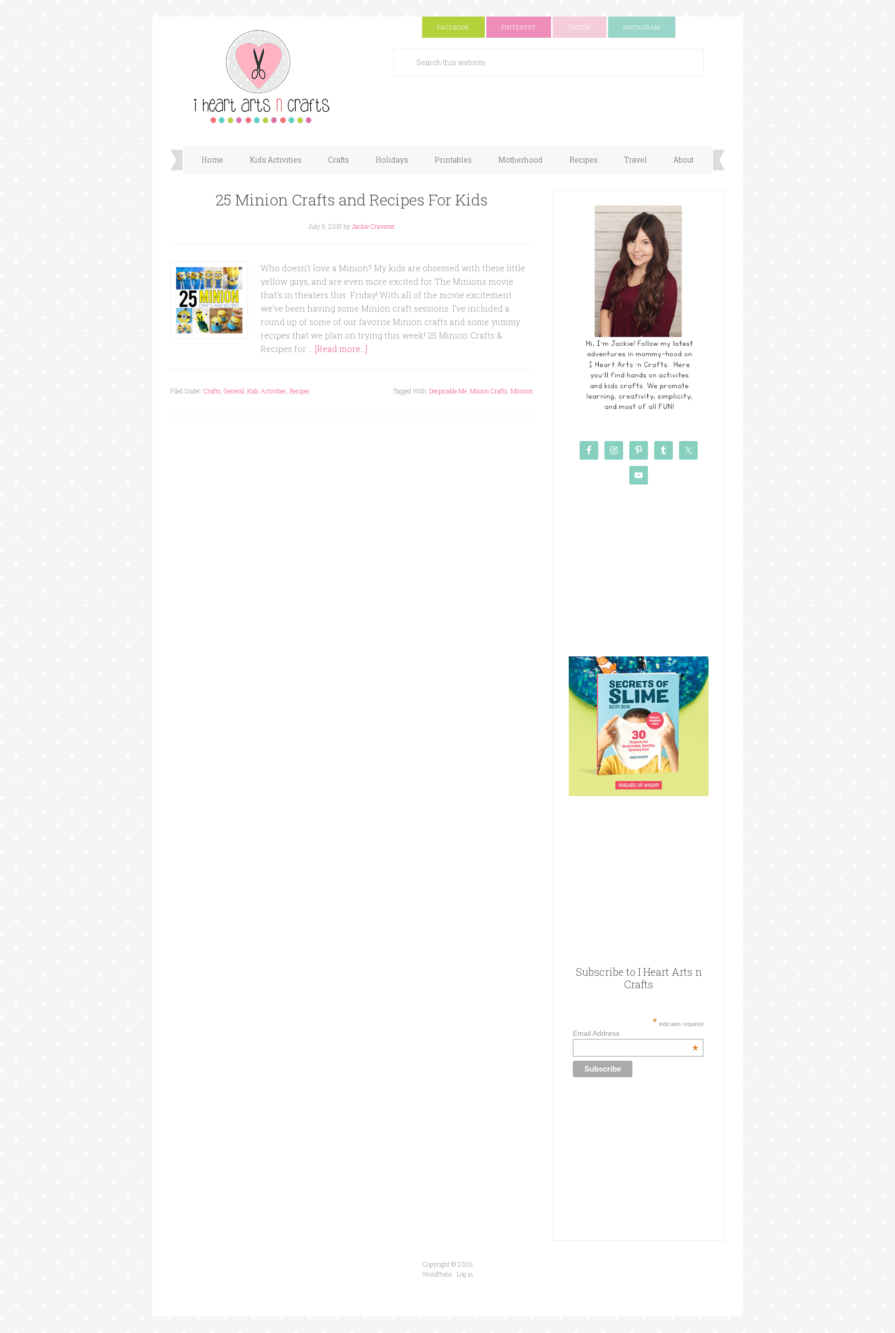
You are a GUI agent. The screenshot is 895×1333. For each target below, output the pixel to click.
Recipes (300, 391)
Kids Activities (266, 391)
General (234, 391)
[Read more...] (341, 348)
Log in (465, 1274)
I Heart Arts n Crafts (274, 76)
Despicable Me (448, 391)
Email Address (635, 1033)
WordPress (437, 1274)
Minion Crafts (489, 391)
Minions (522, 391)
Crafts (212, 391)
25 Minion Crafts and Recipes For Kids (351, 199)
